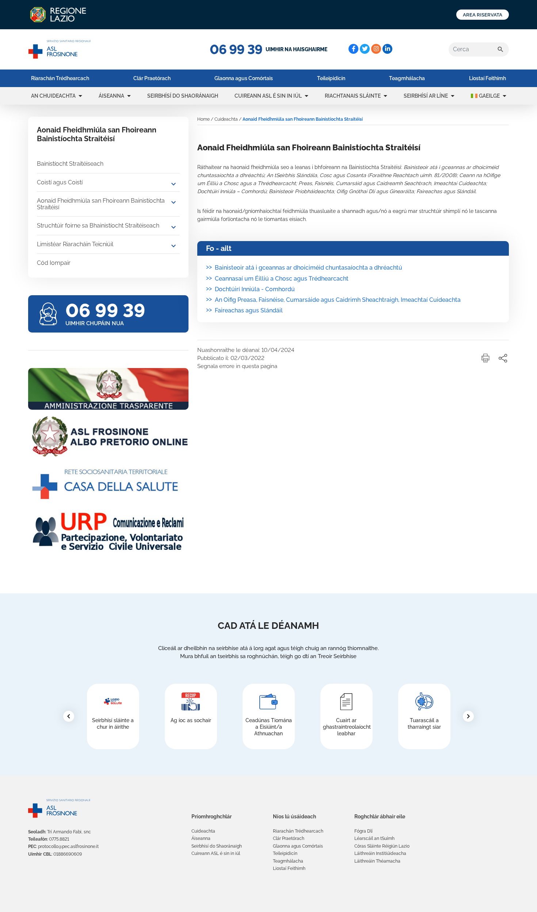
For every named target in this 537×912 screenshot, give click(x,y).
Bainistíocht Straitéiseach (70, 163)
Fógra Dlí (363, 831)
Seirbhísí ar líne (426, 96)
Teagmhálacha (407, 78)
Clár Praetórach (152, 78)
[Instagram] (376, 49)
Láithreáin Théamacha (377, 861)
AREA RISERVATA (482, 15)
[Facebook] (353, 49)
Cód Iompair (54, 262)
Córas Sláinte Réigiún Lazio (382, 846)
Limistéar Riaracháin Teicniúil (75, 244)
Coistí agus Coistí (60, 182)
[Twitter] (365, 49)
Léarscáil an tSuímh (374, 838)
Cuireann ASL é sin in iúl (268, 96)
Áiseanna (111, 96)
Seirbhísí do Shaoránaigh (182, 96)
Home (203, 119)
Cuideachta (226, 119)
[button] (80, 95)
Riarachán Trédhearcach (60, 78)
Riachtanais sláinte (353, 96)
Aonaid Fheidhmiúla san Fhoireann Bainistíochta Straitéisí (101, 204)
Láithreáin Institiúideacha (380, 853)
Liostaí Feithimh (487, 78)
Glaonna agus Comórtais (243, 78)
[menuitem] (60, 78)
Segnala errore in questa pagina (237, 366)
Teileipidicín (331, 78)
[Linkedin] (387, 49)
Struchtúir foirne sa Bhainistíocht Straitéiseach (98, 225)
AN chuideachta (53, 96)
